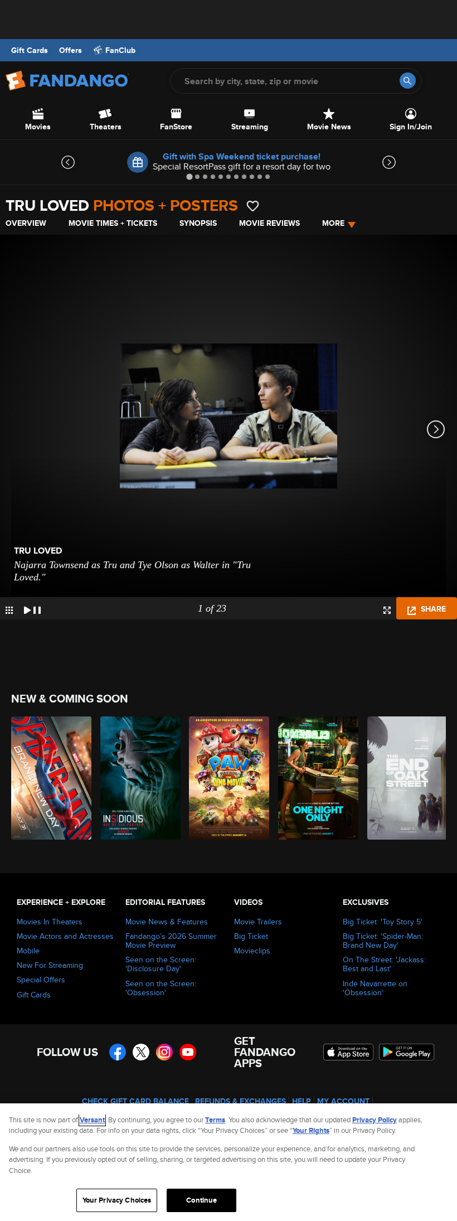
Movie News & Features (166, 921)
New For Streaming (50, 965)
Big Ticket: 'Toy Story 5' (382, 921)
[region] (228, 1162)
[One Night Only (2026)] (316, 778)
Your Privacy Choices (117, 1200)
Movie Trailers (258, 921)
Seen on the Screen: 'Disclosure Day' (160, 964)
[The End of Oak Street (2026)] (405, 778)
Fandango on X (141, 1052)
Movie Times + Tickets (113, 223)
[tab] (189, 176)
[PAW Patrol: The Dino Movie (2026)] (227, 778)
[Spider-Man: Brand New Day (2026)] (49, 778)
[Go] (408, 80)
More (333, 223)
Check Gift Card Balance (135, 1101)
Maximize (387, 610)
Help (301, 1101)
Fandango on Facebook (117, 1052)
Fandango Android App (407, 1052)
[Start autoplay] (32, 608)
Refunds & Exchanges (240, 1101)
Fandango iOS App (348, 1052)
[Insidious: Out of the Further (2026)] (138, 778)
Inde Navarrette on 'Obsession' (375, 988)
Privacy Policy (374, 1120)
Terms (215, 1120)
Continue (201, 1200)
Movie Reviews (269, 223)
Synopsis (198, 223)
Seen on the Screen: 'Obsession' (160, 988)
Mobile (28, 950)
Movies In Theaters (49, 921)
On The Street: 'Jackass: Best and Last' (384, 964)
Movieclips (252, 950)
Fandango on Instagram (164, 1052)
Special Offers (41, 979)
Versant (92, 1120)
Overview (26, 223)
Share (432, 608)
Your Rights (311, 1130)
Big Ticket (251, 936)
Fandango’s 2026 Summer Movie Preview (171, 941)
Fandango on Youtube (187, 1052)
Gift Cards (29, 50)
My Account (343, 1101)
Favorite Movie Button (253, 206)
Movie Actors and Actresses (65, 936)
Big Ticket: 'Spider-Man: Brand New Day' (383, 941)
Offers (70, 50)
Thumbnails (9, 610)
